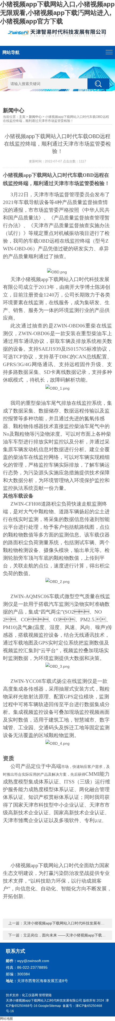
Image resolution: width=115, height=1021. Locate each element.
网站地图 (6, 1018)
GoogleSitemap (49, 1006)
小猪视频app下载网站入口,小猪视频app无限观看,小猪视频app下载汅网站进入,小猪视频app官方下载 (57, 13)
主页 (22, 117)
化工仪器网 (30, 995)
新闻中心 (35, 117)
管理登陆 (45, 995)
